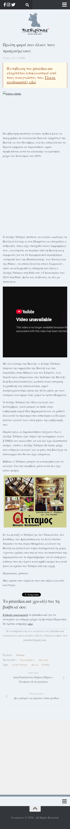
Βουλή (35, 664)
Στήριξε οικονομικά (15, 615)
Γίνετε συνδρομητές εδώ (31, 79)
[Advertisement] (35, 196)
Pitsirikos (20, 654)
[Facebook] (5, 4)
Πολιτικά (43, 659)
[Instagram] (8, 4)
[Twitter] (13, 4)
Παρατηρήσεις (27, 659)
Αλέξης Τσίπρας (20, 664)
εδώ (30, 624)
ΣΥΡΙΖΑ (45, 664)
